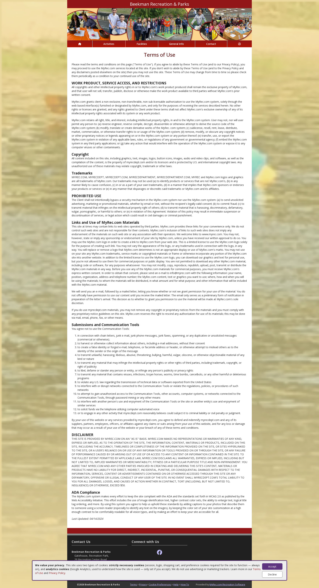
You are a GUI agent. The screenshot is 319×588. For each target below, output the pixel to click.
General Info (176, 44)
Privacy (143, 584)
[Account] (239, 43)
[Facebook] (159, 552)
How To (185, 584)
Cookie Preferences (160, 584)
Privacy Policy (57, 573)
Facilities (142, 44)
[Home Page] (79, 43)
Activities (108, 44)
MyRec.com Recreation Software (227, 584)
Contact (211, 44)
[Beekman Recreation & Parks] (159, 24)
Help (176, 584)
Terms (133, 584)
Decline (272, 574)
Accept (272, 566)
